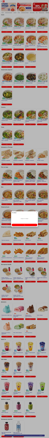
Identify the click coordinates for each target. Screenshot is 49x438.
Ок (24, 224)
